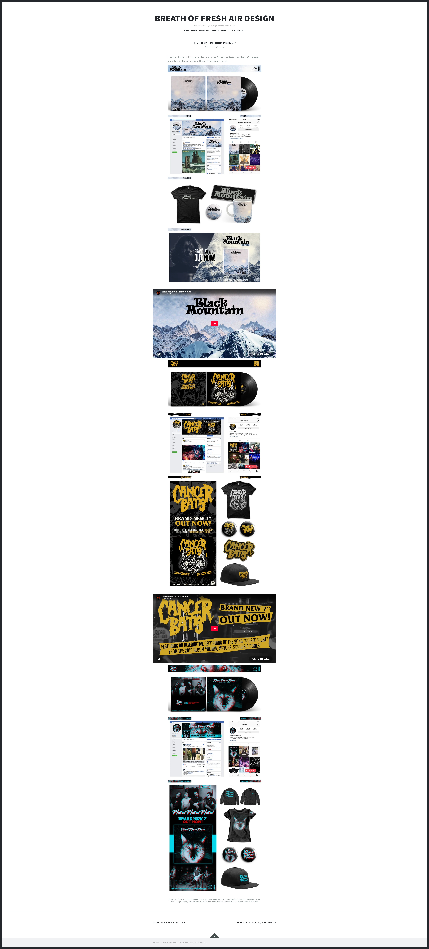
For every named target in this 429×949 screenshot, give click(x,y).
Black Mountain (184, 899)
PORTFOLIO (204, 30)
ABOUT (194, 30)
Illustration (241, 899)
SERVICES (215, 30)
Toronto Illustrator (251, 901)
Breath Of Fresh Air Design (214, 18)
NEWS (223, 30)
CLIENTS (231, 30)
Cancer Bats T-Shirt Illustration (169, 922)
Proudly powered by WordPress (165, 942)
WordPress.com (200, 942)
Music (258, 899)
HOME (186, 30)
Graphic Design (231, 899)
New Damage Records (179, 901)
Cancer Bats (203, 899)
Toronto (220, 901)
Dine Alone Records (216, 899)
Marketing (251, 899)
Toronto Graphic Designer (233, 901)
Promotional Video (209, 901)
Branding (220, 47)
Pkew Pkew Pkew (194, 901)
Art (176, 899)
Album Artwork (210, 47)
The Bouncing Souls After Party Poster (256, 922)
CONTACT (241, 30)
